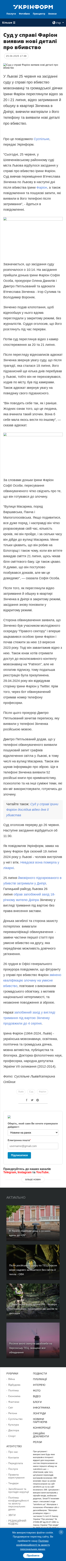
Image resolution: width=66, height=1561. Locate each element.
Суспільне (41, 139)
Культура (13, 1424)
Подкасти (40, 1373)
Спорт (12, 1436)
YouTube (42, 1172)
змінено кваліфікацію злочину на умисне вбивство (32, 980)
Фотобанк (24, 13)
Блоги (37, 1402)
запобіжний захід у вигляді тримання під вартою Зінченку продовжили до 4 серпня (29, 1018)
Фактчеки (13, 1401)
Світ (10, 1407)
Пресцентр (39, 13)
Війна (11, 1379)
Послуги (11, 13)
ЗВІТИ (12, 1515)
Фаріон (41, 187)
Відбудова (14, 1384)
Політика (13, 1390)
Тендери (13, 1483)
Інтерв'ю (39, 1384)
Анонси (52, 13)
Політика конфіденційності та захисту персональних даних (18, 1503)
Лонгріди (39, 1413)
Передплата (15, 1463)
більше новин (33, 1179)
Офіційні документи (41, 1435)
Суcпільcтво (15, 1418)
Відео (37, 1396)
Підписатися (19, 1155)
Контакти (13, 1457)
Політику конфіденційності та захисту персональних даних (33, 1545)
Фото (37, 1390)
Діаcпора (13, 1430)
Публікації (40, 1379)
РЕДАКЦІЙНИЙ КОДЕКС (17, 1522)
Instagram (25, 1172)
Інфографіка (41, 1407)
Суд (31, 1091)
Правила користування (16, 1476)
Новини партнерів (40, 1420)
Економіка (14, 1396)
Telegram (9, 1172)
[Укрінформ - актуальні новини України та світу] (33, 7)
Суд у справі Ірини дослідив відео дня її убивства (32, 809)
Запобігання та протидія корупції (18, 1490)
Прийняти (33, 1555)
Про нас (13, 1451)
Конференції (41, 1427)
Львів (20, 1091)
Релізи (37, 1442)
